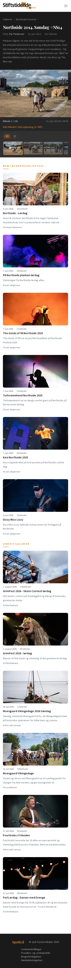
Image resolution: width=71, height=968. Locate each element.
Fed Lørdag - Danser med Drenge (24, 898)
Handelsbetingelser (32, 960)
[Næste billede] (66, 93)
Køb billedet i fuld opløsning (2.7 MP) (22, 127)
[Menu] (66, 5)
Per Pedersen (16, 34)
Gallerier (7, 19)
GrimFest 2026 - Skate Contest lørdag (27, 591)
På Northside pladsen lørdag (21, 275)
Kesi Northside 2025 (15, 457)
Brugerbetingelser (31, 957)
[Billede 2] (33, 148)
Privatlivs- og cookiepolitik (35, 953)
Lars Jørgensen (12, 285)
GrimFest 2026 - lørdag (17, 653)
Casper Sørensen (13, 227)
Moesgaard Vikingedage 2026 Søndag (27, 711)
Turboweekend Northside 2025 (22, 395)
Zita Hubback (11, 605)
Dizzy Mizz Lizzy (13, 520)
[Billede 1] (13, 148)
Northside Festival (26, 19)
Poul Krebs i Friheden (16, 835)
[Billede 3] (53, 148)
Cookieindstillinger (31, 949)
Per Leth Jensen (13, 725)
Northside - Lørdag (15, 213)
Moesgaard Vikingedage (18, 773)
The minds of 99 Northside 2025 (23, 333)
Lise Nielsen (11, 787)
